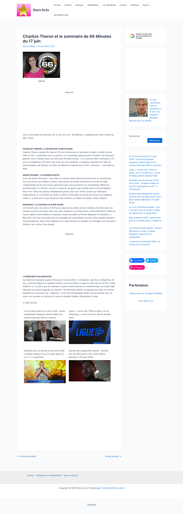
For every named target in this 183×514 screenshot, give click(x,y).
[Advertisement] (69, 111)
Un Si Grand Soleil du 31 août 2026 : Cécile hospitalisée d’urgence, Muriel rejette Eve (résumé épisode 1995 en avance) (44, 314)
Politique (135, 5)
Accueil (57, 5)
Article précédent (26, 456)
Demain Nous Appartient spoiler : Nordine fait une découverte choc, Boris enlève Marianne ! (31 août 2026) (88, 353)
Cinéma (68, 5)
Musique (79, 5)
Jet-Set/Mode (109, 5)
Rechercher (134, 136)
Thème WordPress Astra (112, 488)
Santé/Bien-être (61, 15)
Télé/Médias (93, 5)
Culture (123, 5)
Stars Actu (41, 10)
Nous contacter (71, 475)
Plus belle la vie (145, 301)
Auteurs (30, 475)
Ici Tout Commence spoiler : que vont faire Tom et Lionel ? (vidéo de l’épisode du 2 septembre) (144, 210)
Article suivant (113, 456)
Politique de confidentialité (49, 475)
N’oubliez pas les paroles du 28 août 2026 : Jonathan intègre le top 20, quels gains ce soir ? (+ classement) (44, 353)
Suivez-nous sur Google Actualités (145, 293)
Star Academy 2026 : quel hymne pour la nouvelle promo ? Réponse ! (145, 220)
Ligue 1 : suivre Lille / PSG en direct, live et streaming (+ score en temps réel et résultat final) (89, 314)
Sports (146, 5)
